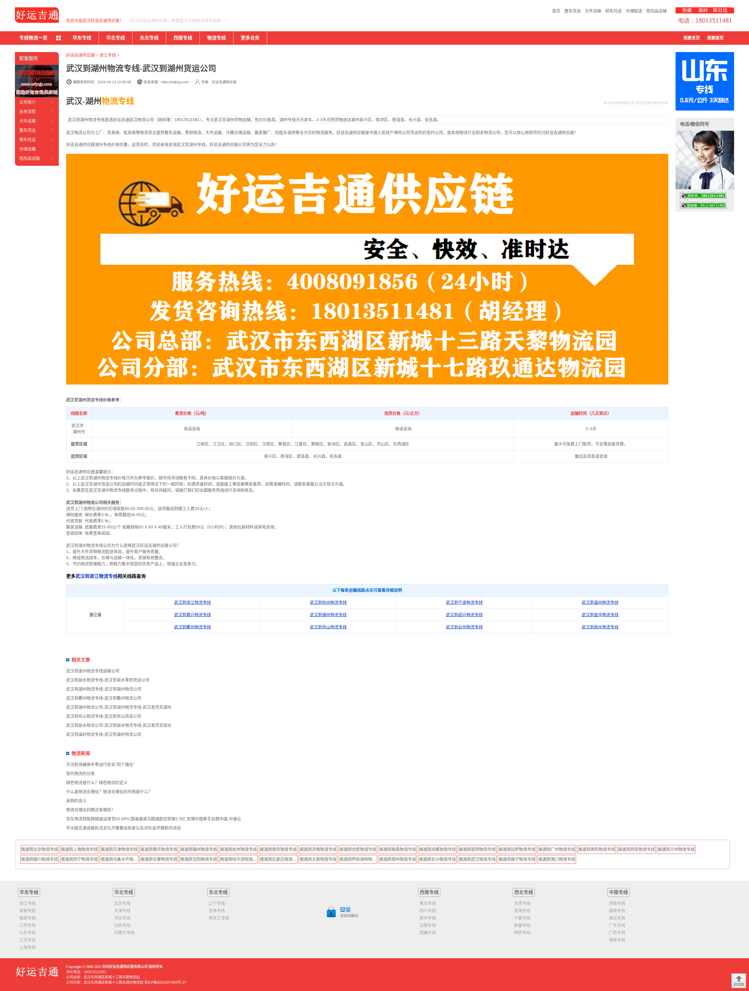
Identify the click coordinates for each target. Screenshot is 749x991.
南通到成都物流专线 (437, 849)
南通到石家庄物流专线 (279, 859)
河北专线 (122, 918)
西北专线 (523, 892)
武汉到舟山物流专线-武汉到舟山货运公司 (103, 716)
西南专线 (182, 37)
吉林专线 (217, 910)
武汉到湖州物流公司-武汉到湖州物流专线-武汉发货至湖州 (118, 707)
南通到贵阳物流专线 (596, 849)
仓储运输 (27, 149)
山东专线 (27, 932)
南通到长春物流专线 (158, 859)
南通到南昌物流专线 (397, 849)
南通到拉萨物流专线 (517, 849)
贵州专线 (428, 918)
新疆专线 (522, 925)
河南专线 (617, 903)
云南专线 (428, 925)
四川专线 (428, 910)
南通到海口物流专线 (556, 859)
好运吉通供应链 (80, 55)
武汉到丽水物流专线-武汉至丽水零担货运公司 (108, 680)
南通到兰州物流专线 (676, 849)
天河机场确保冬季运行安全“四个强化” (100, 764)
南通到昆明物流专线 (477, 849)
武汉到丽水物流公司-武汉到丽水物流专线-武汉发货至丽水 (118, 725)
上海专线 (27, 947)
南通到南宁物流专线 (517, 859)
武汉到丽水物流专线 (600, 627)
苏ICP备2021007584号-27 (165, 982)
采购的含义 (76, 800)
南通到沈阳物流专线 (198, 859)
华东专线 (82, 37)
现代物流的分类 (80, 773)
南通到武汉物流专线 (477, 859)
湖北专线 (617, 918)
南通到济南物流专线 (318, 849)
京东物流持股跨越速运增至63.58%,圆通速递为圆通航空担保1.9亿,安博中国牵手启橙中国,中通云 (153, 818)
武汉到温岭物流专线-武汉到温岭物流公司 (103, 734)
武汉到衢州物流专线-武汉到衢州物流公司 (103, 698)
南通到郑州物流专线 (397, 859)
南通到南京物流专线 (278, 849)
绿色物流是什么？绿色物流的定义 (97, 782)
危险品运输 (656, 10)
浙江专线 (107, 55)
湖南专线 (617, 910)
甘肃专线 (522, 903)
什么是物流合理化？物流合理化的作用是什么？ (109, 791)
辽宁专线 (217, 903)
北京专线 (122, 903)
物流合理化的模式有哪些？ (90, 809)
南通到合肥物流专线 (357, 849)
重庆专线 (428, 903)
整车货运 (572, 10)
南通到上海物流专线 (79, 849)
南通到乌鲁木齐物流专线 (120, 859)
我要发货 (691, 38)
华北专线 (115, 37)
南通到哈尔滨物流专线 (239, 859)
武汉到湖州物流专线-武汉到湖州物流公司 (103, 689)
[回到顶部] (738, 980)
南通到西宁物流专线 (79, 859)
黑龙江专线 (219, 918)
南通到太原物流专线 (318, 859)
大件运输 (593, 10)
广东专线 (617, 925)
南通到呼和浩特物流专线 (358, 859)
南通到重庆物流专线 (158, 849)
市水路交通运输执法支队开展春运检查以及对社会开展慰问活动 (123, 827)
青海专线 (522, 910)
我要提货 (715, 38)
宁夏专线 (522, 918)
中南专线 (618, 892)
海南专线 (617, 939)
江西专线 (27, 925)
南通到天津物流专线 (119, 849)
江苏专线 (27, 939)
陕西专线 (522, 932)
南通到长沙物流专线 (437, 859)
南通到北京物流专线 (39, 849)
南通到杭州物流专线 (238, 849)
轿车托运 (613, 10)
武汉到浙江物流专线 (96, 576)
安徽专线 (27, 910)
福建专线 (27, 918)
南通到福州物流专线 (198, 849)
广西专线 (617, 932)
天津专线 (122, 910)
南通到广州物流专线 (556, 849)
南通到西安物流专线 (636, 849)
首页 (556, 10)
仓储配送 (634, 10)
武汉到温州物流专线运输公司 (92, 670)
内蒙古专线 (124, 932)
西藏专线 (428, 932)
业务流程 (27, 111)
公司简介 (27, 102)
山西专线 (122, 925)
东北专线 (149, 37)
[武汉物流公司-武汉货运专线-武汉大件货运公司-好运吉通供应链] (37, 15)
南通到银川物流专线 (39, 859)
